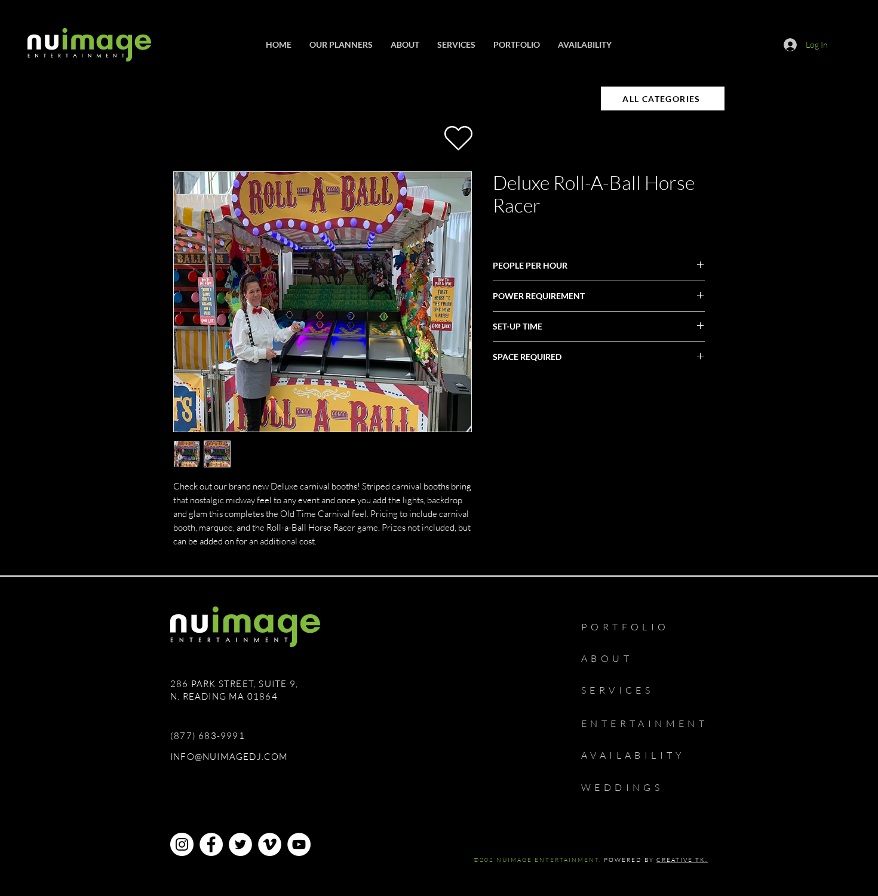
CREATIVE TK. (682, 860)
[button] (456, 45)
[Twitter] (240, 844)
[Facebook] (211, 844)
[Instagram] (182, 844)
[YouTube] (299, 844)
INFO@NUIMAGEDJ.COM (229, 756)
